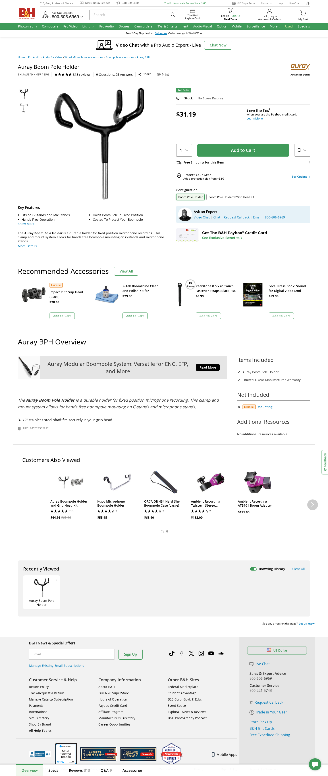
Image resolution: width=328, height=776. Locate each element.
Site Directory (39, 718)
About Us (266, 3)
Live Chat (294, 3)
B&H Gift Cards (262, 728)
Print (165, 74)
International (38, 712)
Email (37, 654)
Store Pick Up (260, 721)
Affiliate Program (110, 712)
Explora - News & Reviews (187, 712)
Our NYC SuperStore (113, 693)
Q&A (106, 770)
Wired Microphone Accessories (83, 57)
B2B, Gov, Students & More (55, 3)
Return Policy (39, 687)
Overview (29, 770)
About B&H (106, 687)
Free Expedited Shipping (269, 734)
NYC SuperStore (246, 3)
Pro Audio (34, 57)
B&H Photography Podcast (187, 718)
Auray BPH (143, 57)
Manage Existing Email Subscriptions (56, 665)
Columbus (161, 33)
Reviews (79, 770)
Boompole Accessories (120, 57)
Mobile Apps (226, 754)
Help (280, 3)
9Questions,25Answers (114, 74)
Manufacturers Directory (116, 718)
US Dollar (280, 650)
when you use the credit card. (272, 114)
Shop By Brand (40, 724)
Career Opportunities (114, 724)
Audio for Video (52, 57)
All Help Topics (40, 730)
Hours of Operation (112, 699)
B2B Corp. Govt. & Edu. (185, 699)
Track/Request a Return (46, 693)
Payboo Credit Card (112, 705)
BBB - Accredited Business (40, 754)
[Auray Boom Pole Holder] (99, 143)
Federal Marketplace (183, 687)
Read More (207, 367)
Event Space (177, 705)
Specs (53, 770)
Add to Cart (243, 150)
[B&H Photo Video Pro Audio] (29, 13)
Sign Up (130, 654)
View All (126, 271)
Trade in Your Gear (271, 712)
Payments (36, 705)
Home (21, 57)
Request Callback (269, 702)
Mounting (264, 407)
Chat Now (218, 45)
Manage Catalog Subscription (51, 699)
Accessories (132, 770)
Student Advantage (182, 693)
